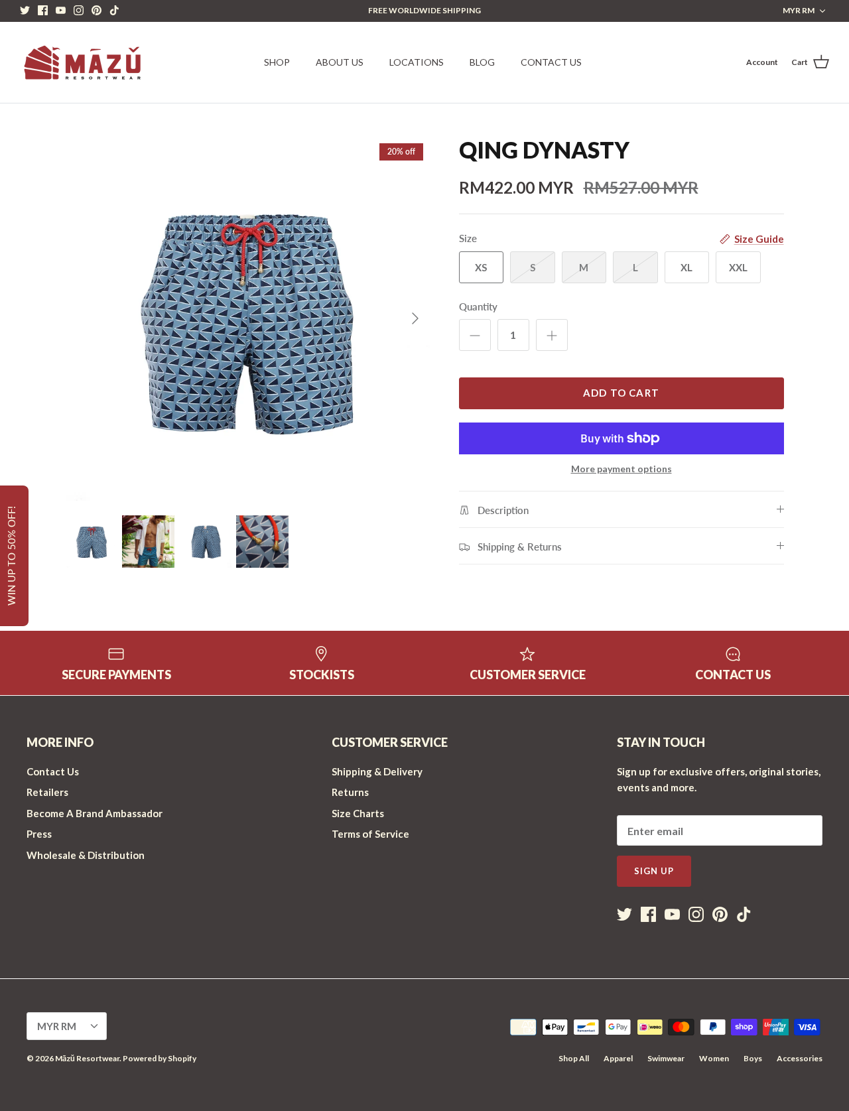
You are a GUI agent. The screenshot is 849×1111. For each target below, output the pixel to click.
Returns (350, 792)
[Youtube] (61, 10)
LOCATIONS (416, 62)
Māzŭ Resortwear (87, 1058)
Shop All (573, 1058)
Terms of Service (370, 834)
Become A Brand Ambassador (95, 813)
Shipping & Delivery (377, 771)
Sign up (654, 871)
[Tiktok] (114, 10)
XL (686, 267)
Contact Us (53, 771)
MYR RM (799, 10)
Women (714, 1058)
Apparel (618, 1058)
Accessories (799, 1058)
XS (481, 267)
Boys (753, 1058)
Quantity (478, 306)
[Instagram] (79, 10)
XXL (738, 267)
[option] (248, 319)
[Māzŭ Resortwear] (81, 62)
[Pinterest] (96, 10)
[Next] (415, 318)
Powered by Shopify (159, 1058)
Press (39, 834)
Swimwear (666, 1058)
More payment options (621, 469)
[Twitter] (25, 10)
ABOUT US (339, 62)
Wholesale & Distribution (86, 855)
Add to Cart (621, 393)
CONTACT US (551, 62)
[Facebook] (43, 10)
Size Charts (358, 813)
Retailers (47, 792)
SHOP (277, 62)
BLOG (482, 62)
